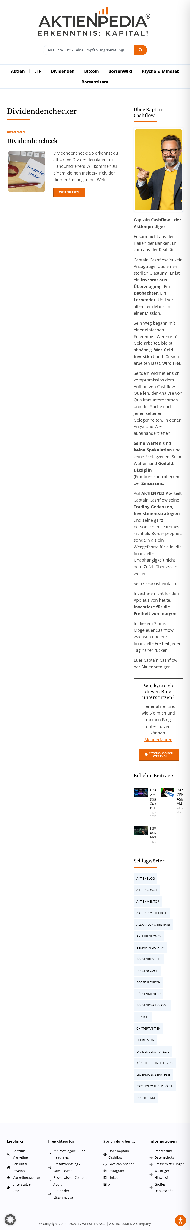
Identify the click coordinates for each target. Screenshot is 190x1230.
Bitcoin (91, 71)
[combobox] (88, 50)
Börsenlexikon (148, 982)
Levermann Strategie (153, 1074)
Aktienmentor (147, 901)
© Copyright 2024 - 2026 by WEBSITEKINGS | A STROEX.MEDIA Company (95, 1223)
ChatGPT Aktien (148, 1028)
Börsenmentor (148, 994)
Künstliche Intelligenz (154, 1063)
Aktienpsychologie (151, 913)
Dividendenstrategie (152, 1051)
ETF (37, 71)
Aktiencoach (146, 890)
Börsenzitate (95, 82)
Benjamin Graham (150, 947)
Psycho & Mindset (160, 71)
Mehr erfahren (158, 739)
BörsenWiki (120, 71)
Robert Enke (146, 1098)
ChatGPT (143, 1017)
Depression (145, 1040)
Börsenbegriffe (148, 959)
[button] (10, 1220)
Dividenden (63, 71)
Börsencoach (147, 971)
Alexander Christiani (153, 924)
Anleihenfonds (148, 936)
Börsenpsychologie (152, 1005)
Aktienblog (145, 878)
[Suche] (140, 50)
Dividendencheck (32, 141)
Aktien (18, 71)
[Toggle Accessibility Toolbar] (180, 1220)
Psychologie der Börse (154, 1086)
